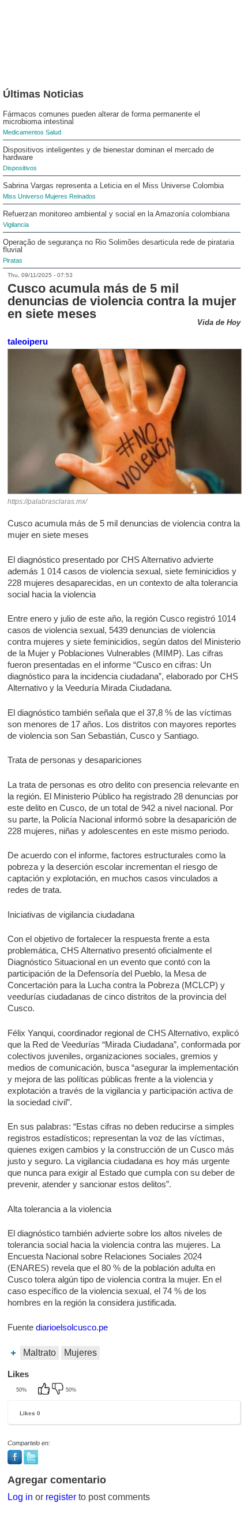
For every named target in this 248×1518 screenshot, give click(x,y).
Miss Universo (23, 196)
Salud (53, 132)
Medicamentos (23, 132)
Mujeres (56, 196)
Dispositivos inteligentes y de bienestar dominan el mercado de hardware (108, 153)
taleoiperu (27, 341)
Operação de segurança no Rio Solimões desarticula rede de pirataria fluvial (118, 246)
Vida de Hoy (219, 322)
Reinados (82, 196)
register (61, 1497)
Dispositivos (20, 167)
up (45, 1390)
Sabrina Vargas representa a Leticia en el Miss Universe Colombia (113, 185)
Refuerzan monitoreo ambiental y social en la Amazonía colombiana (116, 214)
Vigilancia (16, 224)
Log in (20, 1497)
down (59, 1390)
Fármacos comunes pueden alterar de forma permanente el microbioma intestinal (101, 118)
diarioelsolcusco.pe (72, 1327)
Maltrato (39, 1353)
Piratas (12, 260)
